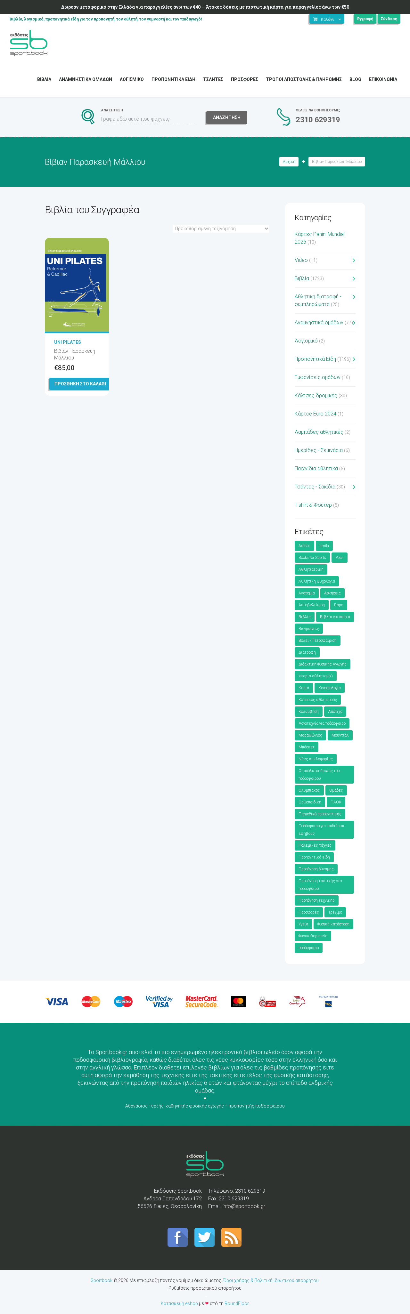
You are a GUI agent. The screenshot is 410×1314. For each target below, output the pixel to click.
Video (301, 260)
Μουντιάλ (340, 735)
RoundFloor (237, 1303)
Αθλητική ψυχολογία (317, 581)
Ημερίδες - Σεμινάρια (319, 450)
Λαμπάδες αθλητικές (319, 432)
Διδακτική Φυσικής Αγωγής (323, 664)
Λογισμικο (132, 79)
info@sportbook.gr (244, 1206)
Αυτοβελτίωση (312, 605)
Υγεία (303, 924)
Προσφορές (309, 912)
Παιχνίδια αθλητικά (316, 468)
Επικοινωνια (383, 79)
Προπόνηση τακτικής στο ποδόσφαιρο (320, 885)
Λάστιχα (335, 711)
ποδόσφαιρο (309, 948)
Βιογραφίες (309, 628)
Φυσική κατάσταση (333, 924)
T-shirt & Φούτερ (313, 505)
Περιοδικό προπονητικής (320, 814)
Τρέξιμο (335, 912)
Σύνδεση (389, 19)
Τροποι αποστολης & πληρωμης (304, 79)
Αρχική (289, 161)
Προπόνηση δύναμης (316, 869)
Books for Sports (312, 557)
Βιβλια (44, 79)
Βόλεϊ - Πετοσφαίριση (318, 640)
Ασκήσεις (332, 593)
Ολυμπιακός (309, 790)
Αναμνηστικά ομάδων (319, 322)
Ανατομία (307, 593)
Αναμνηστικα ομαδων (85, 79)
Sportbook (101, 1280)
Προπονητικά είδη (314, 857)
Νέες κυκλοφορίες (316, 759)
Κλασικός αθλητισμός (318, 699)
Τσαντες (213, 79)
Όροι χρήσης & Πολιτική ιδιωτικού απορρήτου (271, 1280)
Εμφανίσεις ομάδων (317, 377)
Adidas (304, 546)
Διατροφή (307, 652)
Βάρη (338, 605)
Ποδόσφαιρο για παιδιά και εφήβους (321, 830)
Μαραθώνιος (310, 735)
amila (324, 546)
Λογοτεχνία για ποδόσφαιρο (322, 723)
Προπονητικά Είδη (315, 359)
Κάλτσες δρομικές (316, 395)
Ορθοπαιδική (310, 802)
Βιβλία (302, 278)
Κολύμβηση (309, 711)
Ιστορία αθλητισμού (316, 676)
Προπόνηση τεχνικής (317, 900)
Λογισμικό (306, 341)
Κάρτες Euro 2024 (315, 414)
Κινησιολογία (329, 688)
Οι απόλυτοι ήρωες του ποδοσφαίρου (319, 775)
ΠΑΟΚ (336, 802)
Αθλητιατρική (311, 569)
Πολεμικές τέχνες (315, 845)
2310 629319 (318, 119)
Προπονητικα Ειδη (173, 79)
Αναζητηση (227, 117)
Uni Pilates (67, 342)
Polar (339, 557)
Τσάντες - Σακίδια (315, 487)
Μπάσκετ (307, 747)
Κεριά (304, 688)
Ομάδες (336, 790)
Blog (355, 79)
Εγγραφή (365, 19)
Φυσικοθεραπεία (313, 936)
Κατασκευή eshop (179, 1303)
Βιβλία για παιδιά (335, 617)
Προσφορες (244, 79)
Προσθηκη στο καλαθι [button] (80, 383)
